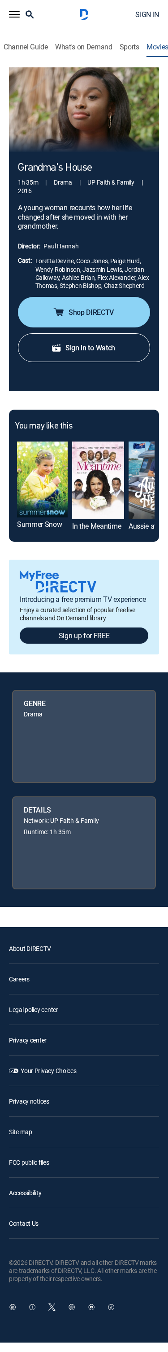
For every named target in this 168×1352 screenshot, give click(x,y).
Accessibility (25, 1193)
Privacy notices (29, 1101)
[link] (42, 479)
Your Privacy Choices (48, 1070)
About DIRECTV (30, 948)
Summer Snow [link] (39, 524)
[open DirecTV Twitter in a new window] (52, 1307)
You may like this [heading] (43, 426)
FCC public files (29, 1162)
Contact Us (24, 1223)
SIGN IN (147, 14)
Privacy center (28, 1040)
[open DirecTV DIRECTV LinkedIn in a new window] (12, 1307)
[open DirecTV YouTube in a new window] (91, 1307)
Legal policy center (33, 1009)
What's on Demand (83, 47)
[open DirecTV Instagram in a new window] (71, 1307)
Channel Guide (26, 47)
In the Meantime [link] (96, 526)
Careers (19, 979)
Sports (129, 47)
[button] (14, 14)
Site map (20, 1131)
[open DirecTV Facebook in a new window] (32, 1307)
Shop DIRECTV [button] (91, 312)
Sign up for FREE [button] (84, 636)
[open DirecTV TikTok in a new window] (111, 1307)
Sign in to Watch (90, 348)
